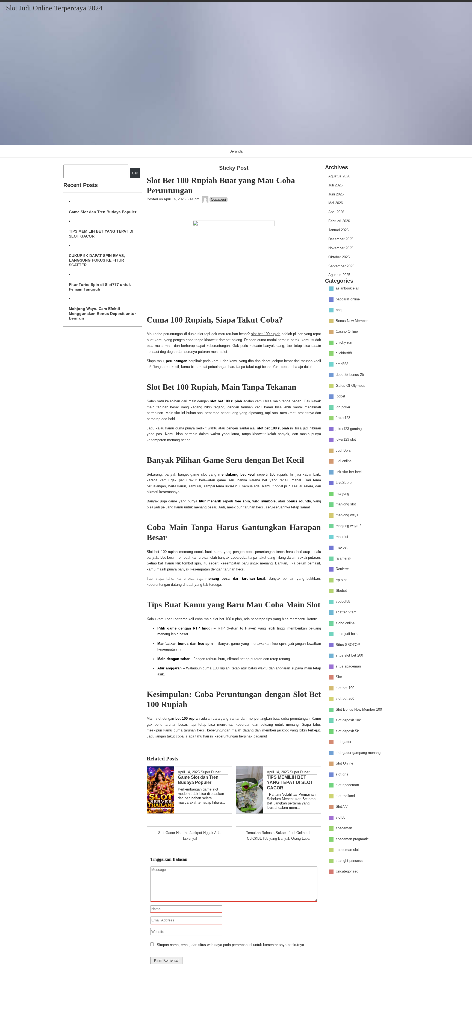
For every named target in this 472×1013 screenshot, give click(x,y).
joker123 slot (346, 440)
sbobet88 (343, 601)
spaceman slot (347, 850)
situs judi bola (347, 634)
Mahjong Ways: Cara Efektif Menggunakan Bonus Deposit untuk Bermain (103, 313)
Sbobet (341, 591)
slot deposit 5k (347, 731)
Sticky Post (234, 168)
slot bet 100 (345, 688)
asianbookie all (347, 288)
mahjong (342, 493)
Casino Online (347, 332)
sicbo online (345, 623)
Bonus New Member (352, 321)
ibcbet (340, 396)
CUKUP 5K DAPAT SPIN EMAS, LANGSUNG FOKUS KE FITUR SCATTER (97, 260)
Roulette (342, 569)
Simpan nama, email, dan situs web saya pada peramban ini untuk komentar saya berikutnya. (231, 945)
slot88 (340, 817)
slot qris (342, 774)
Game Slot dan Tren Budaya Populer (102, 212)
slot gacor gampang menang (358, 753)
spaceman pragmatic (352, 839)
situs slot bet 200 (349, 656)
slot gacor (343, 742)
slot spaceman (347, 785)
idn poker (343, 407)
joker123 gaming (349, 429)
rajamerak (343, 558)
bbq (338, 310)
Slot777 (342, 807)
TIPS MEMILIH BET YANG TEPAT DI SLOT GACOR (101, 233)
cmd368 (342, 364)
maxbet (341, 548)
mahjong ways (347, 515)
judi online (344, 461)
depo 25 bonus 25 (350, 375)
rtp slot (341, 580)
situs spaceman (348, 666)
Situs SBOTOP (348, 645)
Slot (339, 677)
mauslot (342, 537)
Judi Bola (343, 450)
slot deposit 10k (348, 720)
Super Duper (210, 772)
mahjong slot (346, 504)
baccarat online (348, 299)
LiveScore (344, 483)
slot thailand (345, 796)
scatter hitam (346, 612)
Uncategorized (347, 871)
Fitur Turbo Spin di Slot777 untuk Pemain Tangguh (100, 286)
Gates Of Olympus (350, 385)
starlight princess (349, 861)
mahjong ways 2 (348, 526)
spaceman (344, 828)
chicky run (344, 342)
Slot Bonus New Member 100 (359, 709)
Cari (135, 173)
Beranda (236, 151)
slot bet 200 (345, 699)
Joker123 (343, 418)
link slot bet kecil (349, 472)
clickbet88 (344, 353)
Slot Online (344, 764)
